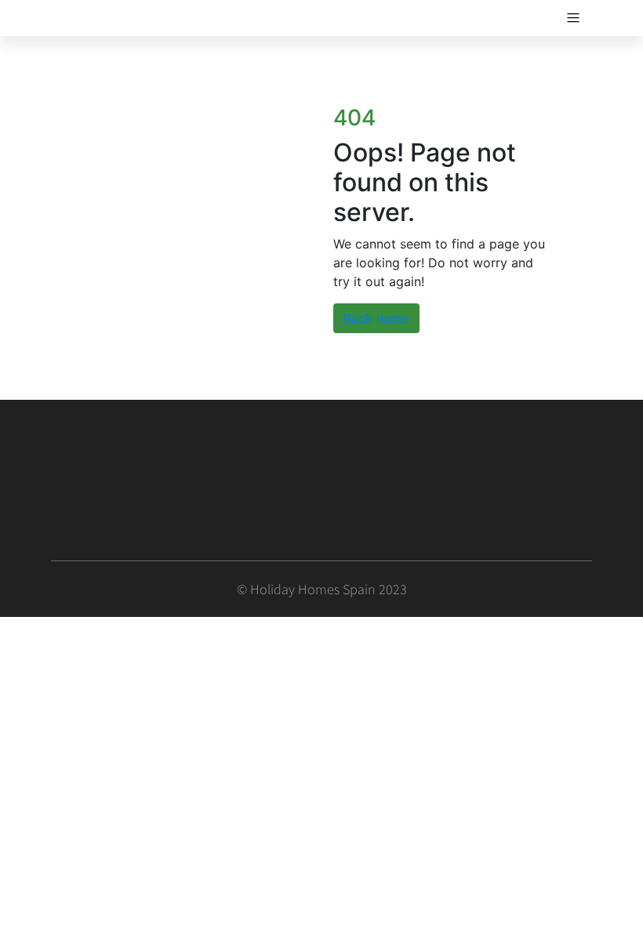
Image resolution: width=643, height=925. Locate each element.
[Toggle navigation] (573, 18)
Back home (376, 318)
